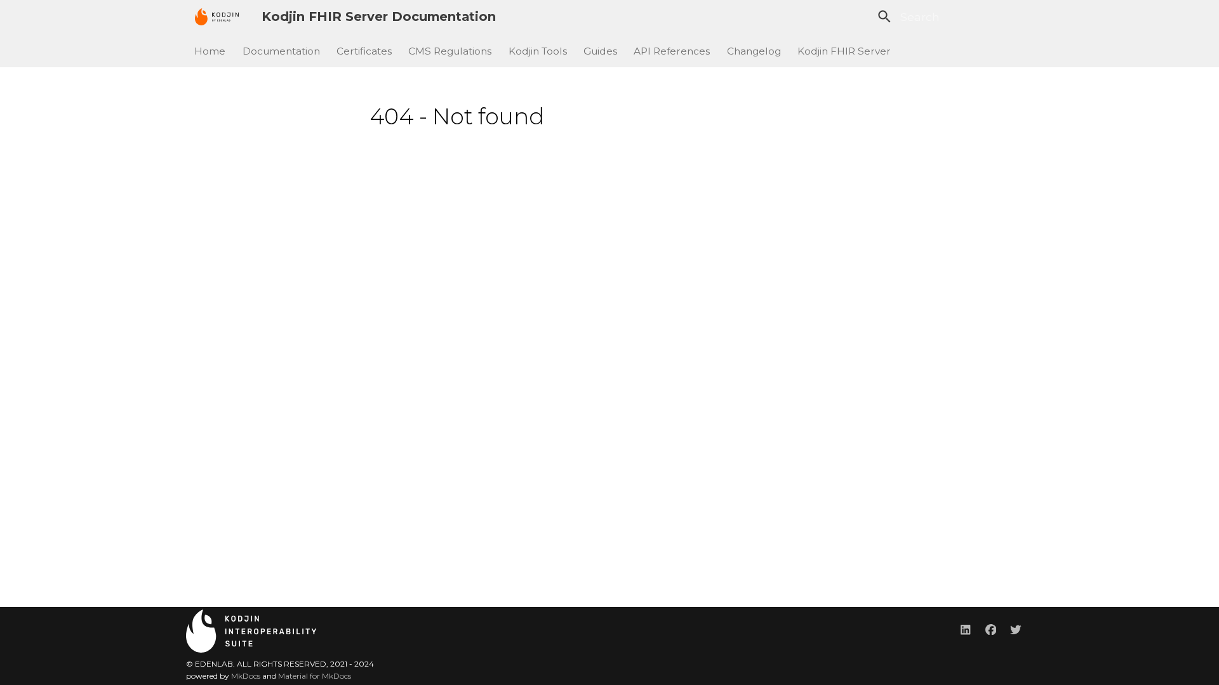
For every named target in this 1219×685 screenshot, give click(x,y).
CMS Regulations (450, 50)
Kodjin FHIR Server (844, 50)
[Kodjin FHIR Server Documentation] (216, 16)
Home (210, 50)
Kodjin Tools (538, 50)
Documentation (281, 50)
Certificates (364, 50)
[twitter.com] (1016, 629)
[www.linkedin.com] (965, 629)
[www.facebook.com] (991, 629)
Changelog (754, 50)
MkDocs (245, 676)
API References (672, 50)
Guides (600, 50)
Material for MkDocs (314, 676)
